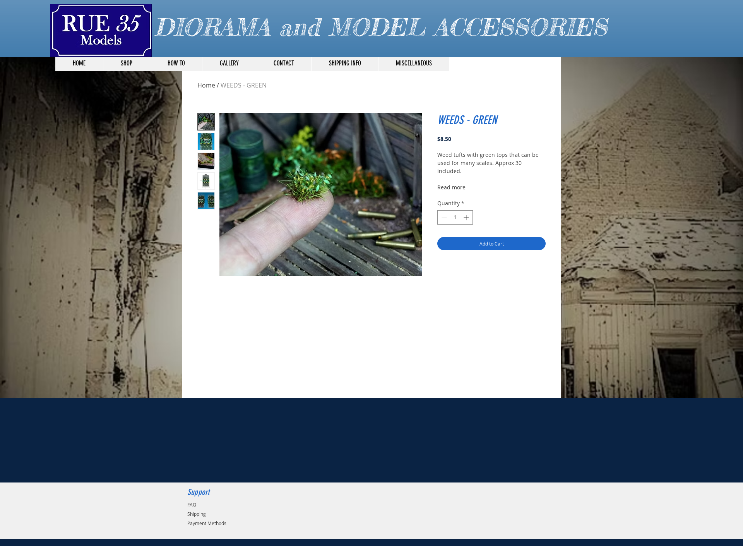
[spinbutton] (455, 217)
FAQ (191, 504)
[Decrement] (443, 217)
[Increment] (467, 217)
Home (206, 85)
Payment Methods (206, 523)
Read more (451, 187)
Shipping (196, 514)
